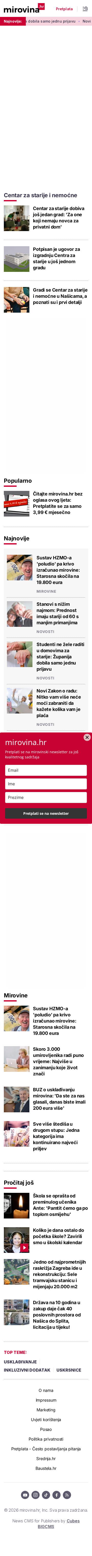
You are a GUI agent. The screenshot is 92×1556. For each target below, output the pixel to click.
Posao (46, 1429)
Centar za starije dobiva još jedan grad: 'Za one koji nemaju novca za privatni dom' (58, 218)
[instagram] (35, 1495)
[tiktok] (46, 1495)
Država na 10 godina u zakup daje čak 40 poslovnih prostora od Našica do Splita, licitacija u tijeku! (57, 1315)
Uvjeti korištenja (46, 1419)
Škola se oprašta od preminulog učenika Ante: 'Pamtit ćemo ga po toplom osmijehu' (60, 1205)
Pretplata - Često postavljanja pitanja (46, 1448)
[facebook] (56, 1495)
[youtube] (25, 1495)
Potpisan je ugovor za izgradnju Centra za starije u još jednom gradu (56, 258)
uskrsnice (68, 1370)
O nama (46, 1390)
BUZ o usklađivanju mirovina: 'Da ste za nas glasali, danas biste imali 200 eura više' (59, 1099)
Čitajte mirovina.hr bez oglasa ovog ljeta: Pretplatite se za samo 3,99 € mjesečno (58, 503)
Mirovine (46, 591)
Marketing (46, 1409)
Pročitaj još (18, 1182)
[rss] (67, 1495)
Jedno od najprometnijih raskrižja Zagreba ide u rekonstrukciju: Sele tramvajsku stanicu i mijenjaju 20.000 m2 (59, 1274)
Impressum (46, 1400)
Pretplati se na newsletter (46, 813)
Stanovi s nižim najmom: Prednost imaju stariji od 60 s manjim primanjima (58, 613)
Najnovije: (13, 21)
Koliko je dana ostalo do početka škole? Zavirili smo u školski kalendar (58, 1236)
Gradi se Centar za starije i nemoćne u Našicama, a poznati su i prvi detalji (60, 296)
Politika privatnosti (46, 1439)
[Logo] (24, 8)
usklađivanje (20, 1361)
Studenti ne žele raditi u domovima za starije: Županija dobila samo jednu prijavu (60, 657)
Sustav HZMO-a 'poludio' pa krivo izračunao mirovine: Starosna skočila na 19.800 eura (58, 570)
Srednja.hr (46, 1458)
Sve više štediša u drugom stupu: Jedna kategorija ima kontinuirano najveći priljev (56, 1136)
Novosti (45, 631)
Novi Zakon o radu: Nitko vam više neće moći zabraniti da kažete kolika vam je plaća (59, 703)
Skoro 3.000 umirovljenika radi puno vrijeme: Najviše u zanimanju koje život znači (58, 1061)
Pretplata (64, 9)
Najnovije (16, 538)
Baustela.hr (46, 1468)
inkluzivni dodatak (27, 1370)
